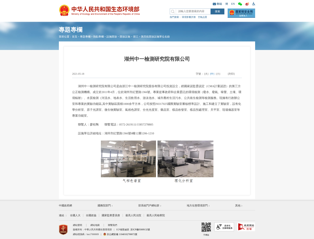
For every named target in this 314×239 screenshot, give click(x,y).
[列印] (231, 73)
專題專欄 (85, 36)
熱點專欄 (98, 36)
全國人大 (75, 215)
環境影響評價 (189, 17)
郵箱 (219, 3)
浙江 (135, 36)
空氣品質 (202, 17)
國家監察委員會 (111, 215)
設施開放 (111, 36)
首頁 (74, 36)
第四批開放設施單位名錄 (155, 36)
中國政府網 (65, 205)
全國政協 (91, 215)
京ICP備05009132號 (140, 229)
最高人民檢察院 (156, 215)
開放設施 (125, 36)
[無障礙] (253, 3)
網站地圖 (95, 225)
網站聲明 (77, 225)
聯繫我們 (112, 225)
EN (233, 3)
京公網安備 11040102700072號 (121, 234)
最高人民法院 (133, 215)
